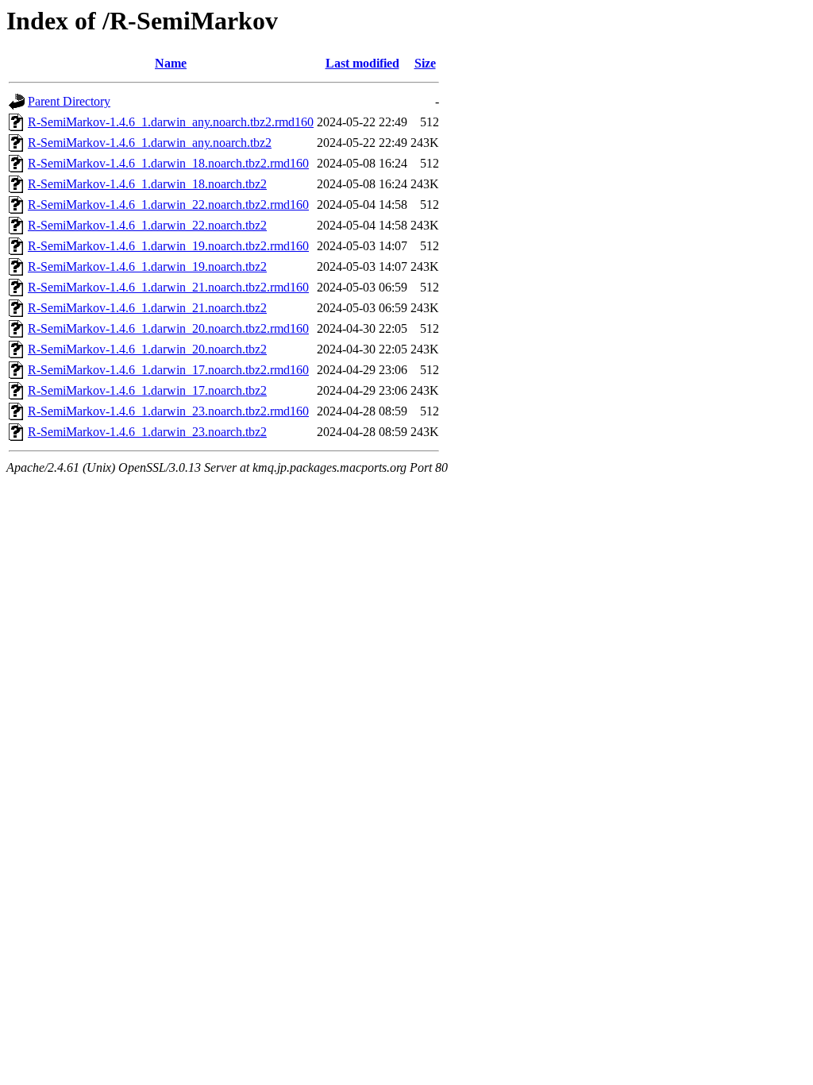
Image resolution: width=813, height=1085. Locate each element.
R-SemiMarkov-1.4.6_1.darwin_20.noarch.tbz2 (147, 349)
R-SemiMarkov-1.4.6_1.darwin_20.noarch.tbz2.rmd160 (168, 328)
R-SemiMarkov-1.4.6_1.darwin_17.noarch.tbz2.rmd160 (168, 369)
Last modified (362, 63)
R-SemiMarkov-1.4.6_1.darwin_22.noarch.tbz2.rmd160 (168, 204)
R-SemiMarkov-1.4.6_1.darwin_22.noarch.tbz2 (147, 225)
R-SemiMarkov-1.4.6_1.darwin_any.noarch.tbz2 (150, 142)
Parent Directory (69, 101)
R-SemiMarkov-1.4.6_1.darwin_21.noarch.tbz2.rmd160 (168, 287)
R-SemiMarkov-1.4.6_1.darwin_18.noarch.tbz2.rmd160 (168, 163)
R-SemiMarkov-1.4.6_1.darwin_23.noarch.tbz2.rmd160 (168, 411)
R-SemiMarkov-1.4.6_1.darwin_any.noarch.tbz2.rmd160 (171, 122)
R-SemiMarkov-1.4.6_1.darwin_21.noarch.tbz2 (147, 308)
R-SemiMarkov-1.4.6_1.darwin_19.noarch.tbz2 (147, 266)
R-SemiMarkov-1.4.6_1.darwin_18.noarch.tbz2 (147, 184)
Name (171, 63)
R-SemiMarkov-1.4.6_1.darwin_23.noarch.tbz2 (147, 431)
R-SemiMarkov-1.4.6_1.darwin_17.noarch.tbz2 (147, 390)
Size (425, 63)
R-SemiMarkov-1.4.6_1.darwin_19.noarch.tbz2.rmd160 (168, 246)
